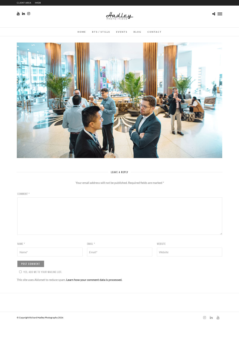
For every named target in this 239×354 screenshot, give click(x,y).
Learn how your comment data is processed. (94, 279)
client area (24, 2)
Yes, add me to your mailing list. (42, 272)
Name (21, 244)
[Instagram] (28, 13)
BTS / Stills (101, 31)
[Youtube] (18, 13)
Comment (23, 194)
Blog (137, 31)
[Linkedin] (23, 13)
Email (91, 244)
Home (81, 31)
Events (121, 31)
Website (161, 244)
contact (154, 31)
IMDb (38, 2)
